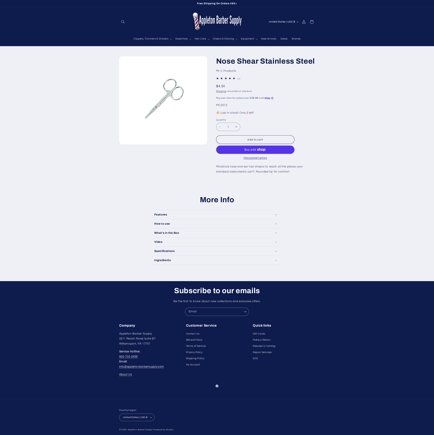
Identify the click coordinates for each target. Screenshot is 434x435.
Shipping (221, 91)
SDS (255, 358)
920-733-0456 (128, 356)
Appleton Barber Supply (140, 430)
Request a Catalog (264, 346)
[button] (123, 22)
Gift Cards (259, 334)
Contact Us (193, 334)
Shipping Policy (195, 358)
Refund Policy (194, 340)
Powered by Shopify (163, 430)
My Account (193, 364)
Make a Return (261, 340)
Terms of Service (196, 346)
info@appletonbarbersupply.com (141, 366)
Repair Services (262, 352)
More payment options (255, 158)
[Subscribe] (245, 312)
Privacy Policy (194, 352)
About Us (125, 374)
